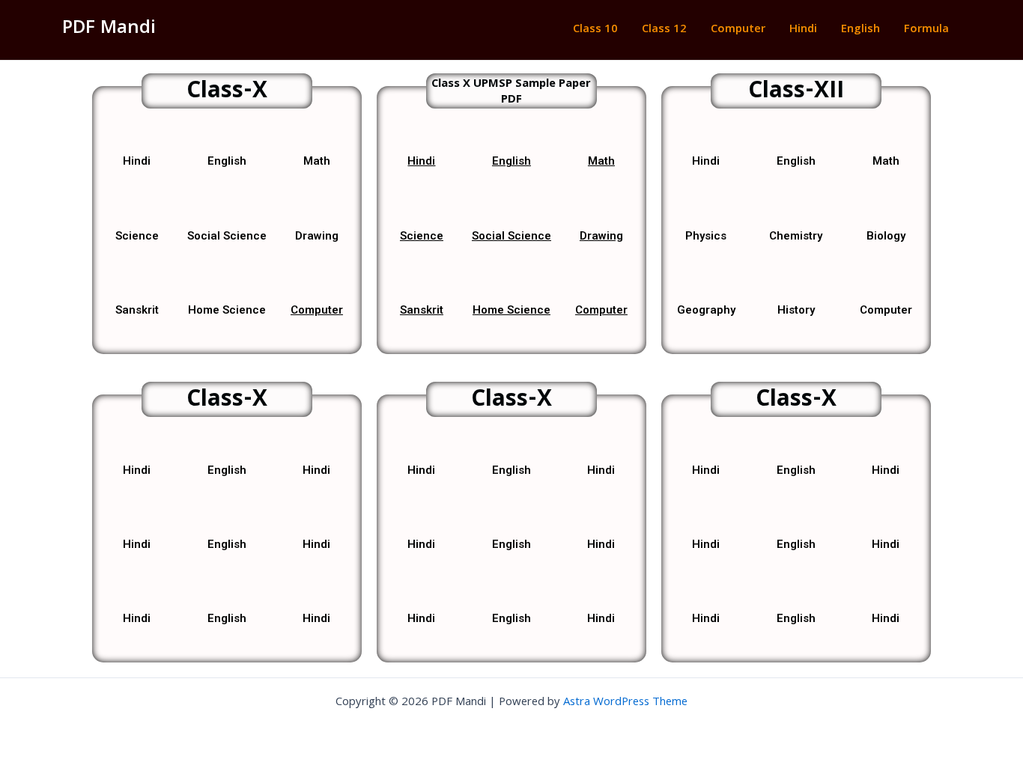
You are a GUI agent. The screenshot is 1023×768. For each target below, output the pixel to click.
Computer (738, 30)
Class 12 (664, 30)
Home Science (511, 310)
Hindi (803, 30)
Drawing (601, 236)
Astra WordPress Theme (625, 703)
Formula (926, 30)
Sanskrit (421, 310)
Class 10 (595, 30)
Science (421, 236)
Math (601, 161)
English (860, 30)
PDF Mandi (109, 29)
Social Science (511, 236)
